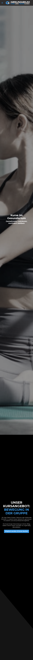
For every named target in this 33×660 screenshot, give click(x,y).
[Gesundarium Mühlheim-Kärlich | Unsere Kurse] (17, 3)
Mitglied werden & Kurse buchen (16, 531)
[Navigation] (2, 2)
